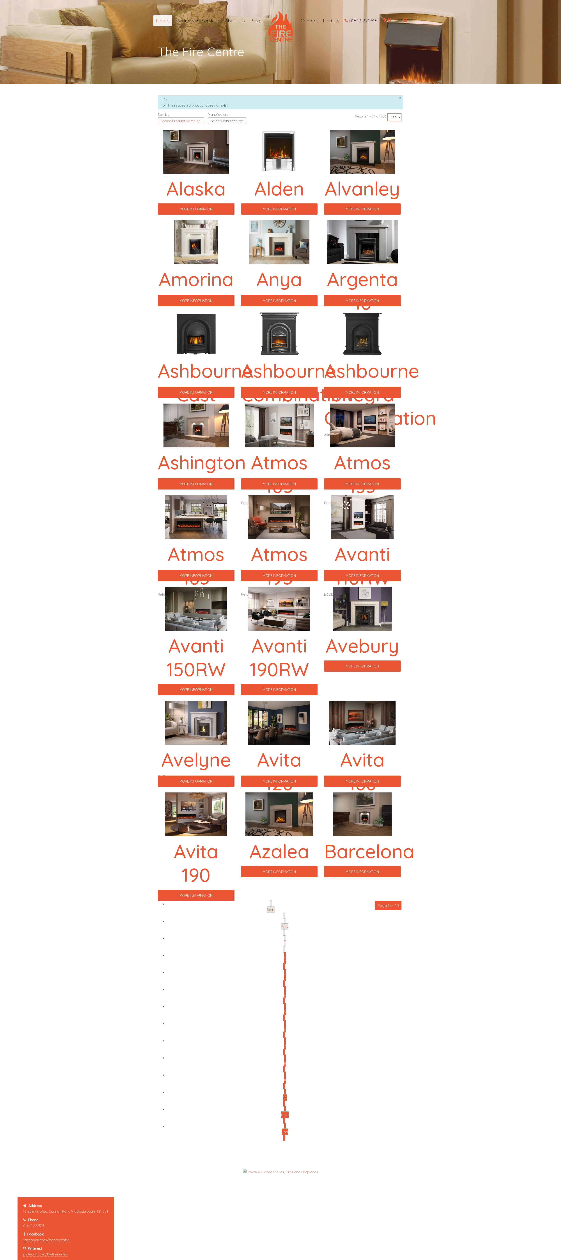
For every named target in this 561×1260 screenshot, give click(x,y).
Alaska (196, 188)
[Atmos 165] (196, 516)
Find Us (331, 21)
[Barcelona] (362, 814)
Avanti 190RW (279, 657)
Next (285, 1114)
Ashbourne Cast (205, 382)
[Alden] (279, 151)
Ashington (202, 462)
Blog (255, 21)
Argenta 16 (362, 291)
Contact (309, 21)
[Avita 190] (196, 814)
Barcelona (369, 851)
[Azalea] (279, 814)
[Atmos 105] (279, 425)
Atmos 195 (279, 565)
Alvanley (362, 188)
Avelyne (196, 759)
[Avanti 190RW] (279, 608)
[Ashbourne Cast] (196, 333)
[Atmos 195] (279, 516)
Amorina (196, 279)
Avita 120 (279, 771)
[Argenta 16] (362, 242)
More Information (196, 209)
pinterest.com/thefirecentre (45, 1254)
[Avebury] (362, 608)
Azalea (279, 851)
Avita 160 (362, 771)
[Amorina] (196, 242)
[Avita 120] (279, 722)
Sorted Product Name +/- (181, 121)
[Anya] (279, 242)
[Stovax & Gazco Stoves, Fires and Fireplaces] (280, 1171)
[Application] (280, 27)
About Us (235, 21)
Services (211, 21)
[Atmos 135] (362, 425)
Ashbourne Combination (297, 382)
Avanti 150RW (196, 657)
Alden (279, 188)
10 (285, 1097)
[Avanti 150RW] (196, 608)
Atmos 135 (362, 474)
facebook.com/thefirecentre (46, 1240)
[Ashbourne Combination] (279, 333)
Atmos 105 (279, 474)
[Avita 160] (362, 722)
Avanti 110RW (362, 565)
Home (162, 21)
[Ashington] (196, 425)
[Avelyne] (196, 722)
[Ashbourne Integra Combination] (362, 333)
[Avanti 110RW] (362, 516)
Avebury (362, 645)
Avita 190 (196, 863)
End (285, 1132)
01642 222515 (363, 21)
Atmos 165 (196, 565)
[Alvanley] (362, 151)
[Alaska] (196, 151)
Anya (279, 279)
